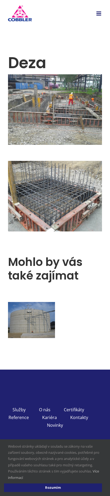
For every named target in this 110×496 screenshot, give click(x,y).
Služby (19, 410)
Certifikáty (74, 410)
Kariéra (49, 417)
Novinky (55, 425)
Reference (19, 417)
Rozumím (53, 487)
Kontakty (79, 417)
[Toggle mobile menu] (99, 13)
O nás (44, 410)
